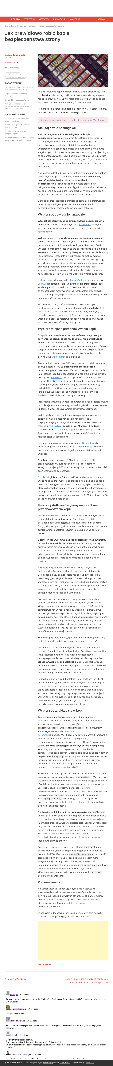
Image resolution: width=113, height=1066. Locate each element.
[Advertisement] (73, 940)
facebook (93, 8)
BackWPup (84, 224)
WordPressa (47, 1063)
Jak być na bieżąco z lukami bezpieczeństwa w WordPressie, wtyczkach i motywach (17, 106)
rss (105, 8)
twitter (99, 8)
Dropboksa (88, 443)
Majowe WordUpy (15, 979)
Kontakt (75, 19)
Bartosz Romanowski (15, 55)
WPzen (13, 8)
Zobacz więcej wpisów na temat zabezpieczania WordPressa (73, 120)
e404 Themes (65, 1063)
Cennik (41, 477)
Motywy (44, 19)
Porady (15, 19)
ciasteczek (90, 1063)
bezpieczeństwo (12, 74)
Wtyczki (29, 19)
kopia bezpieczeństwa (15, 77)
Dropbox (56, 426)
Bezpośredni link (44, 964)
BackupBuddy (77, 280)
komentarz (58, 356)
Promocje (59, 19)
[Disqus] (56, 1024)
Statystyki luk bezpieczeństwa (17, 100)
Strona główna (6, 19)
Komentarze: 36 (11, 62)
